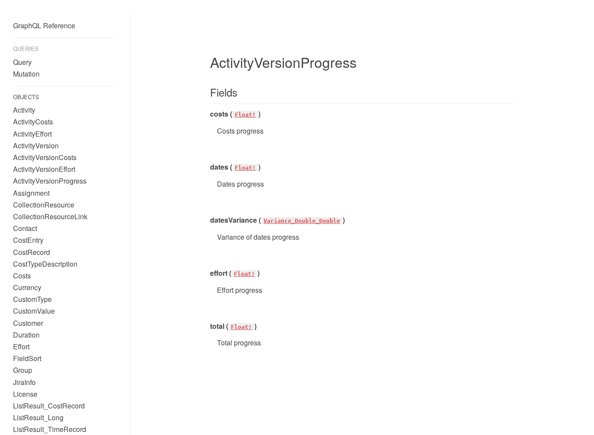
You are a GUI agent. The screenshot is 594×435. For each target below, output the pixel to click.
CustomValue (34, 311)
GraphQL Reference (44, 25)
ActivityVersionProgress (50, 181)
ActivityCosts (33, 122)
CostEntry (28, 240)
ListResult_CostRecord (49, 406)
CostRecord (31, 252)
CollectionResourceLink (50, 216)
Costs (22, 276)
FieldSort (27, 358)
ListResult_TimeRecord (49, 429)
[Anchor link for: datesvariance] (206, 220)
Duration (26, 335)
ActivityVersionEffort (44, 169)
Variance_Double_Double (302, 221)
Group (22, 370)
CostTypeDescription (45, 264)
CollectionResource (43, 205)
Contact (25, 228)
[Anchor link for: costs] (206, 113)
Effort (21, 346)
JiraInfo (24, 382)
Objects (26, 97)
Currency (27, 287)
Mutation (26, 74)
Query (22, 62)
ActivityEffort (32, 134)
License (25, 394)
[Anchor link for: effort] (206, 273)
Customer (28, 323)
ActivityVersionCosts (45, 157)
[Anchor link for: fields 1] (205, 92)
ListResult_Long (38, 417)
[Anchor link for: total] (206, 326)
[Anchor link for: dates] (206, 167)
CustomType (32, 299)
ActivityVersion (36, 146)
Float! (245, 114)
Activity (24, 110)
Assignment (31, 193)
